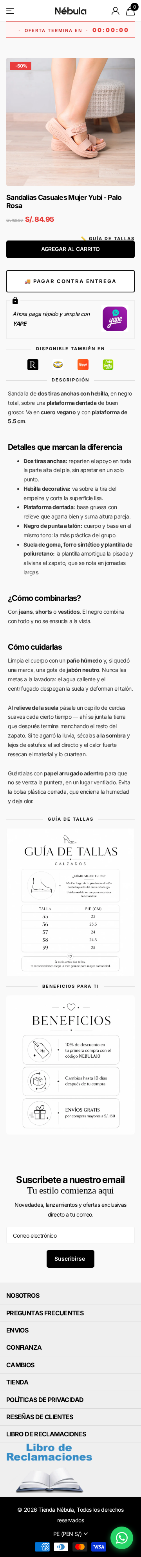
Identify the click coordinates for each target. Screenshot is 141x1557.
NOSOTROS (22, 1295)
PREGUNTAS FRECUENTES (44, 1313)
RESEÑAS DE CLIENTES (39, 1417)
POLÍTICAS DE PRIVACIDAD (44, 1400)
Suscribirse (70, 1258)
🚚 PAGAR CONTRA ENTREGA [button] (70, 281)
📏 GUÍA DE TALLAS (108, 238)
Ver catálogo (10, 10)
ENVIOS (17, 1330)
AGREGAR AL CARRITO (70, 249)
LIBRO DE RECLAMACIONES (46, 1434)
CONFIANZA (24, 1347)
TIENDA (17, 1382)
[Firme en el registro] (116, 11)
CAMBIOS (20, 1365)
